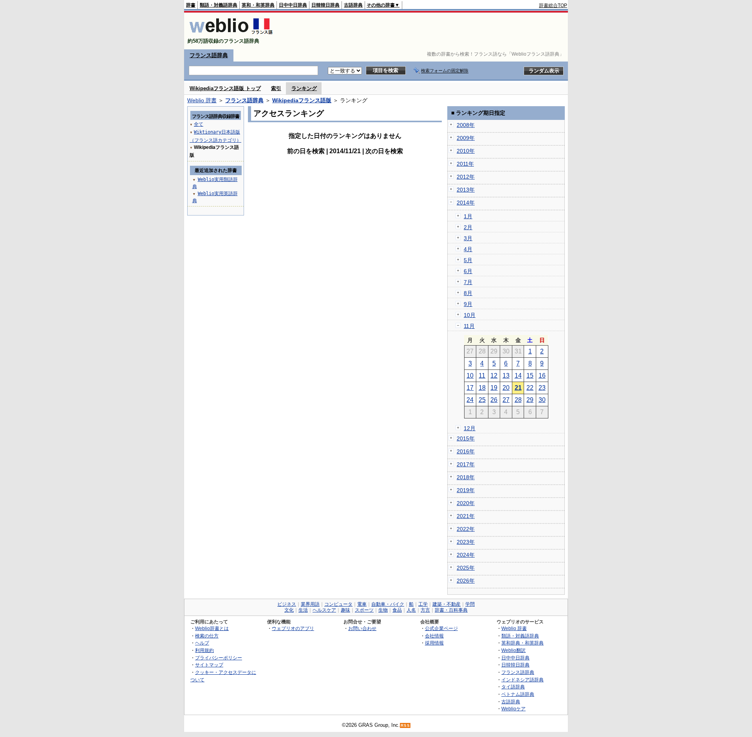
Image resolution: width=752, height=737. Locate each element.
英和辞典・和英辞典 (522, 642)
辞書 (190, 5)
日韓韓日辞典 (325, 5)
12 (493, 375)
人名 (411, 610)
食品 (397, 610)
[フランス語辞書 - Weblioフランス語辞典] (231, 34)
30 (542, 400)
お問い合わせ (362, 628)
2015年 (466, 438)
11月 (469, 326)
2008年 (466, 125)
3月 (468, 238)
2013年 (466, 190)
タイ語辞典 (513, 686)
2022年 (466, 529)
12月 (469, 428)
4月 (468, 249)
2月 (468, 227)
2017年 (466, 464)
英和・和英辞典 (258, 5)
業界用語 (310, 604)
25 (482, 400)
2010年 (466, 151)
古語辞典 (353, 5)
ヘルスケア (324, 610)
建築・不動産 (446, 604)
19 (493, 387)
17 (470, 387)
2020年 (466, 503)
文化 (289, 610)
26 (493, 400)
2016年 (466, 451)
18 (482, 387)
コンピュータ (338, 604)
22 (529, 387)
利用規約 (204, 650)
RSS (405, 725)
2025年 (466, 568)
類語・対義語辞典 (218, 5)
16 (542, 375)
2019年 (466, 490)
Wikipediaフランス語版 (301, 100)
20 (506, 387)
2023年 (466, 542)
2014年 (466, 202)
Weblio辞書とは (212, 628)
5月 (468, 260)
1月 (468, 216)
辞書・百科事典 (451, 610)
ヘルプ (202, 642)
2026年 (466, 581)
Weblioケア (513, 708)
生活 (303, 610)
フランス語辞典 (209, 55)
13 (506, 375)
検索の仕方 (207, 635)
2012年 (466, 177)
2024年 (466, 555)
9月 (468, 304)
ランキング (304, 88)
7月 (468, 282)
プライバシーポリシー (218, 657)
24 (470, 400)
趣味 (345, 610)
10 (470, 375)
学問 (470, 604)
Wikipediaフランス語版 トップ (225, 88)
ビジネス (286, 604)
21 (518, 387)
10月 (469, 315)
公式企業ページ (441, 628)
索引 (276, 88)
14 (518, 375)
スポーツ (364, 610)
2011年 (465, 164)
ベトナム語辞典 (517, 694)
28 (518, 400)
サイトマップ (209, 664)
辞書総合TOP (553, 5)
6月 (468, 271)
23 (542, 387)
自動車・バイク (387, 604)
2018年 (466, 477)
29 (529, 400)
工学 (423, 604)
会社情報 (434, 635)
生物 (383, 610)
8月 (468, 293)
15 (529, 375)
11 (482, 375)
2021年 (466, 516)
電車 (362, 604)
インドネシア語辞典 (522, 679)
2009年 (466, 138)
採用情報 (434, 642)
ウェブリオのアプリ (293, 628)
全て (198, 124)
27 (506, 400)
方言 (425, 610)
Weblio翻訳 (513, 650)
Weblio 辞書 (202, 100)
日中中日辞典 (293, 5)
